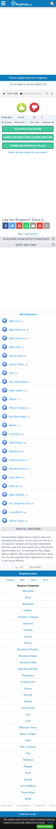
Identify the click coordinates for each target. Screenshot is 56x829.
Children (28, 610)
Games (28, 688)
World (28, 798)
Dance (28, 642)
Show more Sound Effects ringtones (26, 238)
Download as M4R (27, 145)
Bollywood (28, 603)
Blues (28, 597)
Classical (28, 623)
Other (28, 740)
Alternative (28, 590)
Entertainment (28, 681)
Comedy (28, 629)
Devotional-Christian (28, 649)
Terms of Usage (6, 806)
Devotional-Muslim (28, 668)
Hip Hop (28, 694)
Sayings (28, 779)
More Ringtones (28, 314)
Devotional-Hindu (28, 655)
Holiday (28, 701)
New (22, 579)
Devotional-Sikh (28, 662)
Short (45, 579)
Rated (34, 579)
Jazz (28, 714)
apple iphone (31, 233)
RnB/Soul (28, 759)
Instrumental (28, 707)
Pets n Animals (28, 746)
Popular (10, 579)
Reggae (28, 766)
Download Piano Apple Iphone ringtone (28, 137)
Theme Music (28, 792)
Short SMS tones (26, 244)
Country (28, 636)
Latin (28, 720)
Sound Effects (49, 117)
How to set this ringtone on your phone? (28, 152)
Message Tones (28, 727)
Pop (28, 753)
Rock (28, 772)
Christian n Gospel (28, 616)
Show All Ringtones (28, 528)
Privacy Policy (40, 806)
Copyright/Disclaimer (23, 806)
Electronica (28, 675)
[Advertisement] (28, 37)
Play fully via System (28, 128)
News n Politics (28, 733)
